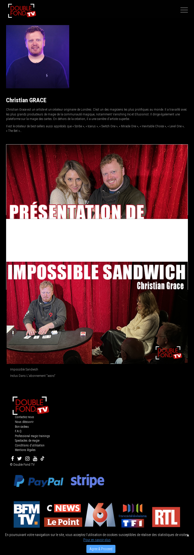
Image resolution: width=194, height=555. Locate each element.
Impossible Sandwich (24, 369)
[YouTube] (35, 458)
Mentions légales (25, 450)
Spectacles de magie (27, 440)
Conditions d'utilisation (29, 445)
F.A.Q (18, 431)
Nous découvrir (24, 422)
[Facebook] (12, 458)
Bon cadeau (22, 426)
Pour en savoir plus (97, 540)
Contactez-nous (24, 417)
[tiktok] (42, 458)
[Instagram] (27, 458)
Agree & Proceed (100, 549)
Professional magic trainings (32, 436)
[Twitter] (19, 458)
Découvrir (97, 196)
